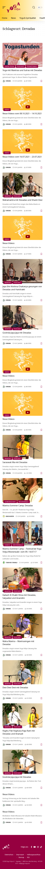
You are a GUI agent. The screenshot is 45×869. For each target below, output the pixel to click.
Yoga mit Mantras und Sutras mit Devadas (22, 70)
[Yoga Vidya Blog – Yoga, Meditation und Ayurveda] (5, 846)
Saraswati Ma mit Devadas (14, 462)
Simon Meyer (10, 516)
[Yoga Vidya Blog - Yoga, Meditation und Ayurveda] (13, 7)
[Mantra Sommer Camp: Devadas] (22, 490)
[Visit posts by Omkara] (3, 81)
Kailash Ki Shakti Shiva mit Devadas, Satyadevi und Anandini (19, 596)
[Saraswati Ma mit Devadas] (22, 447)
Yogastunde (32, 66)
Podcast (20, 66)
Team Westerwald (11, 562)
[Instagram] (37, 847)
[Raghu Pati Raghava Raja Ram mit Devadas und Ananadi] (22, 715)
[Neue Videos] (22, 228)
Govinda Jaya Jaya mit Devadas (16, 332)
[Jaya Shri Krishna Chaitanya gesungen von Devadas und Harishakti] (22, 271)
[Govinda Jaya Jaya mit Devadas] (22, 317)
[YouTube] (34, 847)
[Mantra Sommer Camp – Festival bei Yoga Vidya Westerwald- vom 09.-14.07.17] (22, 533)
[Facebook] (31, 847)
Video (7, 109)
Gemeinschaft (10, 502)
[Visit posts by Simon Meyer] (3, 516)
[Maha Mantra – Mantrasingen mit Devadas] (22, 626)
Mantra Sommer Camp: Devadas (17, 505)
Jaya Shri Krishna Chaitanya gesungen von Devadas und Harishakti (22, 288)
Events (7, 545)
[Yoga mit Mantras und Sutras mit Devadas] (22, 55)
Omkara (8, 81)
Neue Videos (8, 243)
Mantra (8, 196)
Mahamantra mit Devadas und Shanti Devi (22, 199)
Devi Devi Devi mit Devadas (15, 687)
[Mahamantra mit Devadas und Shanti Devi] (22, 185)
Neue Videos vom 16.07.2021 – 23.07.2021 (22, 156)
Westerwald (23, 502)
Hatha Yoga (9, 66)
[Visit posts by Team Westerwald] (3, 562)
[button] (4, 7)
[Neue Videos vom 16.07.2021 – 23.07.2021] (22, 141)
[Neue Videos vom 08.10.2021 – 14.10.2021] (22, 98)
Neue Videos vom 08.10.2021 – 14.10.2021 (22, 113)
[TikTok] (41, 847)
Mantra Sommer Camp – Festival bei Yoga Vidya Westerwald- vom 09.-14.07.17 (21, 550)
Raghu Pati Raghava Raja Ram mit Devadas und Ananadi (18, 732)
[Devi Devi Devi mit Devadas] (22, 672)
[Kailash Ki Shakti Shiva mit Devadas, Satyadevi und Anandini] (22, 580)
